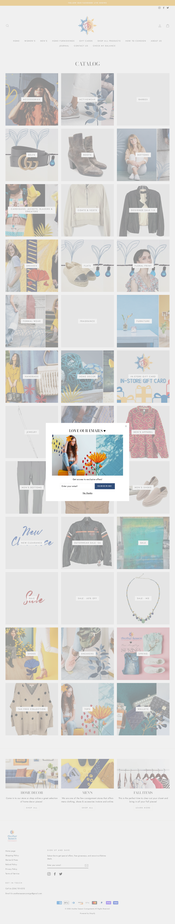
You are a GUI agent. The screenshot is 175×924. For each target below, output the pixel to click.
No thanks (87, 493)
